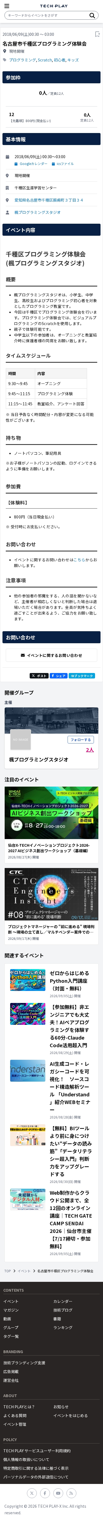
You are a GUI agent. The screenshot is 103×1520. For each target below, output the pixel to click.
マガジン (11, 1310)
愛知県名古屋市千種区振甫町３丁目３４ (49, 200)
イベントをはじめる (70, 1415)
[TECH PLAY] (54, 6)
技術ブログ (63, 1310)
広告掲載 (11, 1371)
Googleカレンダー (34, 163)
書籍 (57, 1318)
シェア (60, 676)
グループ (10, 1327)
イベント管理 (14, 1424)
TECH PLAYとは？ (19, 1406)
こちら (79, 559)
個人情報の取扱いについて (26, 1459)
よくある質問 (14, 1415)
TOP (7, 1271)
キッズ (73, 60)
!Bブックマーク (82, 676)
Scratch (45, 60)
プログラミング (22, 60)
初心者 (59, 60)
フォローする (81, 739)
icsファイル (65, 163)
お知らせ (61, 1406)
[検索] (92, 15)
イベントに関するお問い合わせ (54, 655)
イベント (24, 1271)
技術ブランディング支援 (24, 1362)
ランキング (63, 1327)
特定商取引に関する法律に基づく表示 (36, 1468)
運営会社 (11, 1380)
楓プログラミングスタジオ (38, 212)
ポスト (41, 676)
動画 (7, 1318)
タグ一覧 (11, 1336)
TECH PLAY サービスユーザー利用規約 (37, 1450)
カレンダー (63, 1301)
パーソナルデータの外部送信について (36, 1477)
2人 (90, 749)
